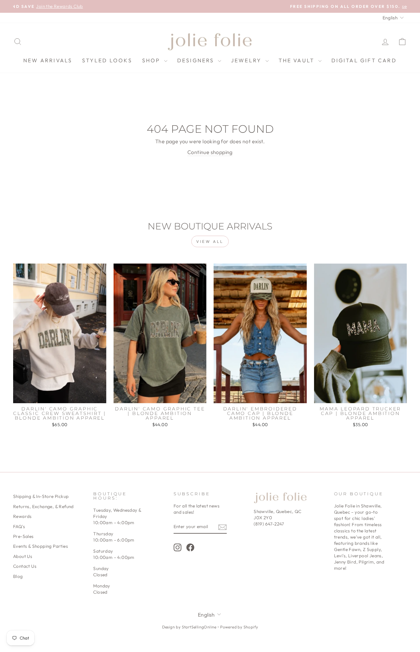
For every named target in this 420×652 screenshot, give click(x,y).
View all (210, 241)
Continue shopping (210, 152)
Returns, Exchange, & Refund (43, 506)
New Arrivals (47, 60)
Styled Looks (107, 60)
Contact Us (24, 566)
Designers (196, 60)
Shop (152, 60)
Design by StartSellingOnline (190, 626)
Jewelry (247, 60)
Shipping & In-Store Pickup (41, 496)
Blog (18, 576)
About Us (22, 556)
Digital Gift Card (364, 60)
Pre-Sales (23, 536)
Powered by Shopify (239, 626)
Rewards (22, 516)
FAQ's (19, 526)
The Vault (298, 60)
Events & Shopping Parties (40, 546)
